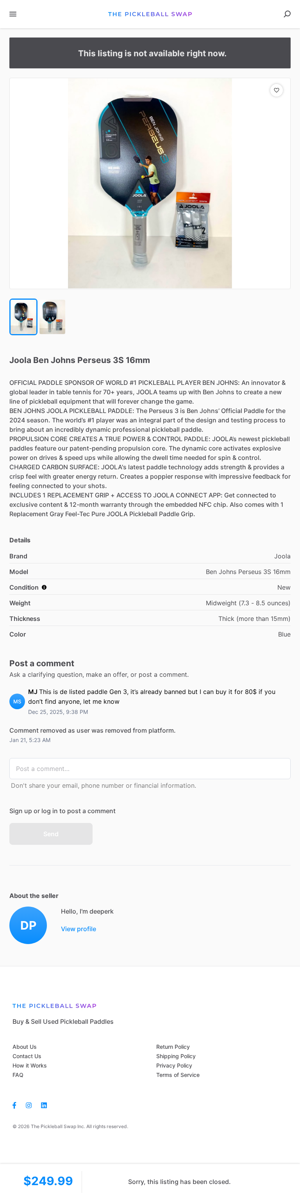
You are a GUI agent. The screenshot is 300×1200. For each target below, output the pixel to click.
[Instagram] (28, 1104)
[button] (150, 183)
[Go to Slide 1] (23, 317)
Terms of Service (178, 1074)
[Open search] (287, 14)
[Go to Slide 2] (52, 317)
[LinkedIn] (44, 1104)
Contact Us (26, 1056)
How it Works (29, 1065)
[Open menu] (13, 14)
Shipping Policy (176, 1056)
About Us (24, 1046)
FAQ (17, 1074)
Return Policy (173, 1046)
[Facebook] (16, 1104)
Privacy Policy (174, 1065)
